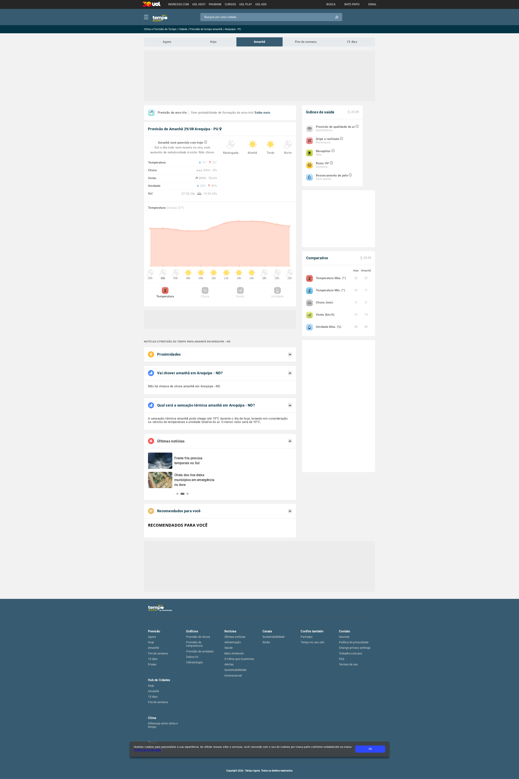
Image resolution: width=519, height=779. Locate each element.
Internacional (233, 675)
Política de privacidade (147, 749)
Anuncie (344, 636)
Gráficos (192, 631)
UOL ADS (261, 4)
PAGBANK (215, 4)
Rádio (266, 642)
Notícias (230, 631)
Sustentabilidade (235, 669)
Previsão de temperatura (194, 644)
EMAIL (372, 4)
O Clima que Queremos (239, 659)
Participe (306, 636)
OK (370, 748)
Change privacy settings (355, 647)
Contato (344, 631)
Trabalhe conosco (350, 653)
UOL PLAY (245, 4)
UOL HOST (199, 4)
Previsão (154, 631)
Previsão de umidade (199, 651)
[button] (177, 494)
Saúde (228, 647)
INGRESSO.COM (178, 4)
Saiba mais (262, 112)
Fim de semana (305, 42)
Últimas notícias (235, 636)
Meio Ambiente (234, 653)
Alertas (229, 664)
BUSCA (331, 4)
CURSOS (230, 4)
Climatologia (194, 662)
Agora (167, 42)
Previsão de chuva (198, 636)
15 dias (352, 42)
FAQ (341, 659)
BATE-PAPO (351, 4)
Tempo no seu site (312, 642)
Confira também (312, 631)
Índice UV (192, 656)
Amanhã (259, 42)
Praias (152, 664)
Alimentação (232, 642)
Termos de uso (348, 664)
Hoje (213, 42)
